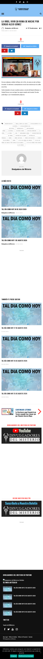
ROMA (10, 138)
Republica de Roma (21, 135)
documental (20, 128)
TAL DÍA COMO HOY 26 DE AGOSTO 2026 (14, 361)
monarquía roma (24, 133)
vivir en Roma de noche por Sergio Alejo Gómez (21, 141)
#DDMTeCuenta (9, 123)
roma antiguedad (30, 138)
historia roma (20, 130)
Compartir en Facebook (12, 46)
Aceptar (13, 656)
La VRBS (10, 133)
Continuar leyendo (23, 409)
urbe (14, 140)
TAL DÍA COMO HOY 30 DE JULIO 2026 (14, 209)
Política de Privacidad (23, 637)
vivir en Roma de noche (25, 140)
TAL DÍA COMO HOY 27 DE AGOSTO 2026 (14, 328)
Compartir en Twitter (31, 46)
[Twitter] (8, 629)
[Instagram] (27, 2)
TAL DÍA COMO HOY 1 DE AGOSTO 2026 (14, 240)
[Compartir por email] (11, 51)
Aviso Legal (5, 637)
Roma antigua (18, 138)
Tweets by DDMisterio (8, 625)
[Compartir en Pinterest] (5, 51)
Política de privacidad (26, 656)
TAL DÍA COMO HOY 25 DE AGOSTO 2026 (14, 393)
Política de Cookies (13, 637)
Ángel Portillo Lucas (22, 123)
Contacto (30, 637)
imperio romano (31, 130)
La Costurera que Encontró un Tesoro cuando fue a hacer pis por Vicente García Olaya (26, 414)
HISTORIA (10, 130)
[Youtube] (23, 2)
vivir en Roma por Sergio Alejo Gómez (29, 144)
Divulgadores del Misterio (11, 28)
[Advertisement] (21, 273)
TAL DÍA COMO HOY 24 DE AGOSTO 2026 (25, 612)
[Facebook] (4, 629)
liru (16, 133)
